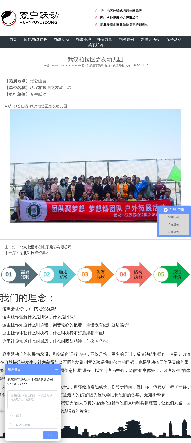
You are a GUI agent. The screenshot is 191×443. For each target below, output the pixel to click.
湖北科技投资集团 (34, 252)
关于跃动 (95, 45)
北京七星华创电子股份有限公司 (46, 247)
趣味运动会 (150, 39)
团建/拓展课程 (35, 39)
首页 (13, 39)
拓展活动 (61, 39)
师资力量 (104, 39)
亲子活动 (174, 39)
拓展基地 (83, 39)
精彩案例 (126, 39)
